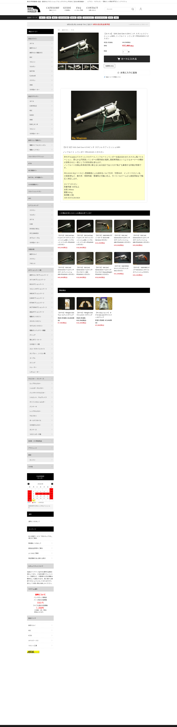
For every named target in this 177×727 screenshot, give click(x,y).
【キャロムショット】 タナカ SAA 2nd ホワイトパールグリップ (103, 315)
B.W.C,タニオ (34, 124)
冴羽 (48, 17)
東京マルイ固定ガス (36, 53)
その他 (30, 467)
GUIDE (67, 8)
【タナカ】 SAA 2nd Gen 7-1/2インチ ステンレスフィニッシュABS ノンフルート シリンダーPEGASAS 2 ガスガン (85, 240)
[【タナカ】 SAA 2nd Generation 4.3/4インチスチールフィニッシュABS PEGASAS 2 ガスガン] (122, 226)
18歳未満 (31, 249)
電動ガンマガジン (35, 316)
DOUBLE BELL (34, 229)
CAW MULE (33, 106)
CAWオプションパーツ (37, 298)
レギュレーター (35, 372)
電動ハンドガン (35, 150)
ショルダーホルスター (37, 388)
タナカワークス (33, 640)
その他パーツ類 (35, 344)
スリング (32, 363)
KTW (110, 17)
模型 (29, 455)
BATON (73, 17)
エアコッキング (33, 205)
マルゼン (32, 66)
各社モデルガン (33, 96)
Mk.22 (54, 17)
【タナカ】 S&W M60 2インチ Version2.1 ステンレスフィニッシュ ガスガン (141, 269)
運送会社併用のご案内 (35, 548)
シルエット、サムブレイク (38, 397)
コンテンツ (32, 529)
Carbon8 (33, 76)
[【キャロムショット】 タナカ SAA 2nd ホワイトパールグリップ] (103, 303)
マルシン (32, 62)
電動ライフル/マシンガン (38, 145)
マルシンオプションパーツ (38, 289)
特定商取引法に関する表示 (37, 558)
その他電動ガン (33, 184)
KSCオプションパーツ (37, 284)
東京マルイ (33, 48)
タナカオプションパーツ (37, 280)
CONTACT (92, 8)
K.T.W (30, 635)
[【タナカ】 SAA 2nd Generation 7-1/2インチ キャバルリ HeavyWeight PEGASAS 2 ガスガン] (103, 258)
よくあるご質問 (33, 553)
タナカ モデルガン (101, 17)
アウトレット (32, 448)
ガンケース (33, 430)
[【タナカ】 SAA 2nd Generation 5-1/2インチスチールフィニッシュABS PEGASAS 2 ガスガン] (141, 226)
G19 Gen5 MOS (63, 17)
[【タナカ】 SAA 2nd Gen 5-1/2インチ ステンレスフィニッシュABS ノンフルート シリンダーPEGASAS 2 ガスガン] (66, 226)
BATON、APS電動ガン (35, 177)
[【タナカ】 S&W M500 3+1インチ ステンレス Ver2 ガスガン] (122, 257)
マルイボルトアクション (36, 156)
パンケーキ (33, 406)
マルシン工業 (32, 645)
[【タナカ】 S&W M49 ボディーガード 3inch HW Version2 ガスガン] (103, 226)
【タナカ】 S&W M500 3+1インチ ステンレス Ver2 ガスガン (121, 268)
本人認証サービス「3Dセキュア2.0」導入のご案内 (40, 537)
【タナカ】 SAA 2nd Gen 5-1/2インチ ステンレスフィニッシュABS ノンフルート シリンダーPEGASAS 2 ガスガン (66, 240)
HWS (116, 17)
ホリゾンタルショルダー (37, 402)
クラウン (32, 80)
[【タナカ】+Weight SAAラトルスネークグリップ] (85, 303)
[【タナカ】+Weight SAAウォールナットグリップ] (66, 303)
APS (29, 198)
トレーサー (33, 367)
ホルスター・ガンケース (36, 379)
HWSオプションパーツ (37, 293)
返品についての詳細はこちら (113, 77)
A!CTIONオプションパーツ (38, 307)
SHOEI (32, 115)
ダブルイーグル (35, 238)
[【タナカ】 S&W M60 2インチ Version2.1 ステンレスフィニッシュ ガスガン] (141, 258)
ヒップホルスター (35, 383)
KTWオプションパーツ (37, 303)
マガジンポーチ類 (35, 434)
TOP (59, 30)
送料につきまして (34, 521)
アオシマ (32, 263)
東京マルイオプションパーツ (39, 275)
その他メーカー (35, 89)
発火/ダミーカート (36, 340)
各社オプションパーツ (37, 312)
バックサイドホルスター (37, 393)
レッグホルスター (35, 411)
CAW (31, 224)
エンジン (32, 460)
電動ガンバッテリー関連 (37, 330)
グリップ (32, 335)
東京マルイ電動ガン (34, 140)
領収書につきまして (34, 543)
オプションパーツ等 (34, 270)
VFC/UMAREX (34, 233)
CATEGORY (53, 8)
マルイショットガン (34, 191)
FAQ (79, 8)
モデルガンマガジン (36, 326)
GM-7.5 (42, 17)
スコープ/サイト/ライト (37, 349)
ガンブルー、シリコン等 (37, 353)
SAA (79, 17)
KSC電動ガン (32, 170)
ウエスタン (33, 416)
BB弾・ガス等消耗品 (35, 441)
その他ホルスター (35, 425)
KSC (31, 57)
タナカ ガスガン (88, 17)
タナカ (72, 30)
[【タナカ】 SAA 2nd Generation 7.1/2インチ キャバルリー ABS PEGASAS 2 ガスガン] (85, 258)
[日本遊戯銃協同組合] (33, 652)
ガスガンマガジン (35, 321)
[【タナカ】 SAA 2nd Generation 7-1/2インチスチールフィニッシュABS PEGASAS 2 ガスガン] (66, 258)
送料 (30, 514)
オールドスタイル (35, 420)
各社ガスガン (65, 30)
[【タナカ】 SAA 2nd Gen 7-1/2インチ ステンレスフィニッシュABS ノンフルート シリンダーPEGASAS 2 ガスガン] (85, 226)
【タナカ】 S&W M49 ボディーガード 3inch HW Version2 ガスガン (103, 237)
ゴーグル (32, 358)
